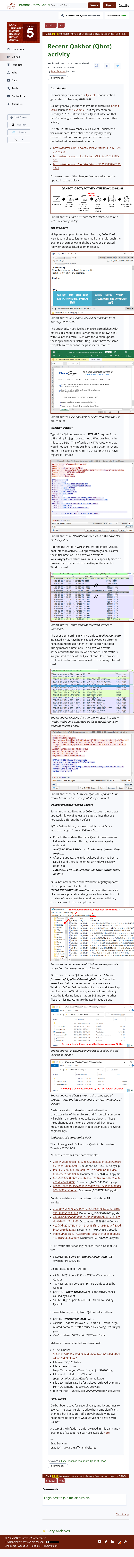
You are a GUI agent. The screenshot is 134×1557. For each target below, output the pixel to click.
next (61, 25)
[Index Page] (10, 5)
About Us (17, 104)
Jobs (14, 72)
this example (77, 110)
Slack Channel (20, 117)
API (33, 1541)
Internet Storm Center (34, 5)
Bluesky (22, 132)
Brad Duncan (58, 71)
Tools (15, 88)
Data (14, 80)
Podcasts (17, 64)
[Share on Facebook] (107, 66)
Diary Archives (58, 1530)
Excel (64, 1461)
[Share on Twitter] (118, 66)
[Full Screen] (97, 66)
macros (72, 1461)
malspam (83, 1461)
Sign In (109, 5)
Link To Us (10, 1545)
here (107, 1432)
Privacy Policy (50, 1545)
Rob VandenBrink (91, 15)
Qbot (103, 1461)
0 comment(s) (57, 77)
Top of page (122, 1514)
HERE (55, 34)
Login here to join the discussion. (67, 1498)
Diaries (16, 57)
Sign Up (124, 5)
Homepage (18, 49)
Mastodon (21, 124)
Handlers (36, 1545)
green (123, 15)
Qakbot (90, 95)
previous (51, 25)
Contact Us (18, 96)
